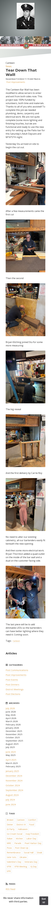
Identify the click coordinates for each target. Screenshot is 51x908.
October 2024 (13, 785)
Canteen (16, 641)
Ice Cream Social (14, 834)
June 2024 (11, 804)
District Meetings (15, 689)
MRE (9, 843)
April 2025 (11, 759)
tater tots (11, 857)
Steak (39, 852)
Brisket (10, 820)
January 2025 (12, 771)
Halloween (23, 829)
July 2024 (10, 799)
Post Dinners (12, 684)
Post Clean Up (21, 848)
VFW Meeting (20, 866)
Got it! (44, 900)
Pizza (9, 848)
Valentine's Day (14, 862)
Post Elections (13, 694)
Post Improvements (15, 82)
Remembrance (14, 852)
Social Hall (28, 852)
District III (21, 824)
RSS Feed (10, 889)
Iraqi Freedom (32, 834)
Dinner (10, 824)
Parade (17, 843)
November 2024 (14, 780)
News (9, 66)
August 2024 (12, 794)
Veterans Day (31, 862)
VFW (9, 866)
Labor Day (31, 838)
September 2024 (14, 790)
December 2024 (14, 775)
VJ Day (33, 866)
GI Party (10, 829)
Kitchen (19, 838)
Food (31, 824)
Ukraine (23, 857)
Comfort (32, 820)
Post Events (12, 679)
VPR (9, 871)
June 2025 (11, 751)
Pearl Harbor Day (33, 843)
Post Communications (17, 670)
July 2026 (10, 708)
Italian (9, 838)
